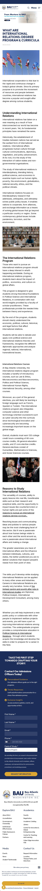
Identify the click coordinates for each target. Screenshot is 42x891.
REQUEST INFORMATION (21, 774)
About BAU (6, 815)
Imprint (36, 888)
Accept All (21, 883)
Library (25, 824)
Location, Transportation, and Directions (30, 858)
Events (5, 853)
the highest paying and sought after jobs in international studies (20, 589)
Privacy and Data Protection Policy (13, 888)
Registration (27, 818)
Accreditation (7, 818)
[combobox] (8, 742)
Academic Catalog (29, 821)
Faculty (25, 815)
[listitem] (21, 803)
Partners (5, 837)
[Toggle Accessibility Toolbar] (3, 887)
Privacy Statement (28, 888)
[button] (39, 867)
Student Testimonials (10, 860)
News (4, 856)
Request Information (30, 853)
